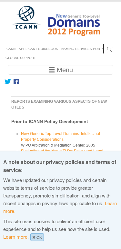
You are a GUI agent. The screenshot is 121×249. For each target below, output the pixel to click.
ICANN (10, 49)
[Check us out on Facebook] (15, 81)
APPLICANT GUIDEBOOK (38, 49)
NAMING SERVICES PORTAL (83, 49)
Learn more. (16, 236)
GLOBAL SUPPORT (20, 58)
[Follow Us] (7, 81)
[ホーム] (52, 38)
